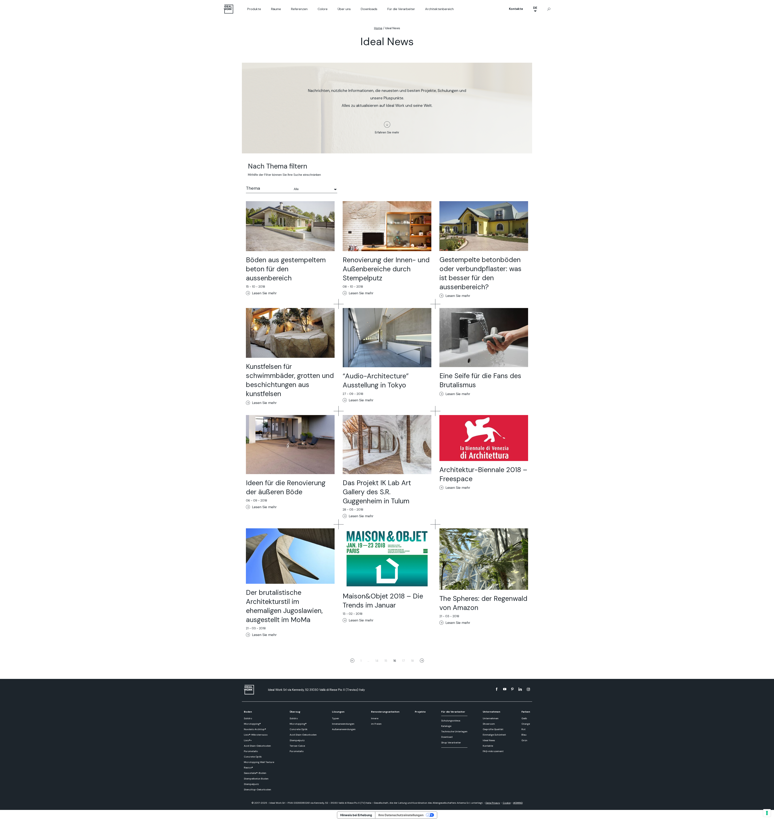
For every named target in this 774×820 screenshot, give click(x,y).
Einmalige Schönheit (494, 734)
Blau (523, 734)
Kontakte (516, 9)
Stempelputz (251, 784)
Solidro (248, 718)
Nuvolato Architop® (255, 729)
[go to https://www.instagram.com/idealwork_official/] (528, 689)
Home (378, 28)
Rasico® (248, 767)
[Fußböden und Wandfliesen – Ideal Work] (254, 689)
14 (376, 661)
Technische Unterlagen (454, 731)
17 (403, 661)
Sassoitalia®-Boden (255, 773)
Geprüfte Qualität (493, 729)
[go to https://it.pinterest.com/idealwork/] (512, 689)
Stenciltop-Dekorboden (257, 789)
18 (412, 661)
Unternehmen (491, 711)
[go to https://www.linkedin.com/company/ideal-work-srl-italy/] (520, 689)
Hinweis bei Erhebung (356, 815)
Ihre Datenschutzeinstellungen (400, 815)
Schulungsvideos (450, 720)
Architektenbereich (439, 9)
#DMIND (518, 802)
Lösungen (338, 711)
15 (385, 661)
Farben (525, 711)
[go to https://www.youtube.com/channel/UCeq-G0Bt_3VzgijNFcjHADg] (504, 689)
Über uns (344, 9)
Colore (323, 9)
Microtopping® (252, 723)
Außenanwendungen (344, 729)
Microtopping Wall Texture (259, 762)
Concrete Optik (253, 756)
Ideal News (489, 740)
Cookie (507, 802)
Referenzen (299, 9)
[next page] (422, 661)
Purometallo (251, 751)
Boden (248, 711)
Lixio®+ (248, 740)
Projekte (420, 711)
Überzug (295, 711)
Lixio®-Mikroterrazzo (255, 734)
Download (447, 737)
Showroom (489, 723)
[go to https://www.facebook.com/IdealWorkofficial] (496, 689)
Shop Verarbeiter (451, 742)
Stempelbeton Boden (256, 778)
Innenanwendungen (343, 723)
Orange (525, 723)
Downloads (369, 9)
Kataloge (446, 726)
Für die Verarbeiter (401, 9)
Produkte (254, 9)
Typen (335, 718)
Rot (523, 729)
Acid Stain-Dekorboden (257, 745)
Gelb (524, 718)
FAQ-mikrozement (493, 751)
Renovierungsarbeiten (385, 711)
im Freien (376, 723)
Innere (374, 718)
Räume (276, 9)
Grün (524, 740)
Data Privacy (493, 802)
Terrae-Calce (297, 745)
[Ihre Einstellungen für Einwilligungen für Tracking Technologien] (767, 813)
